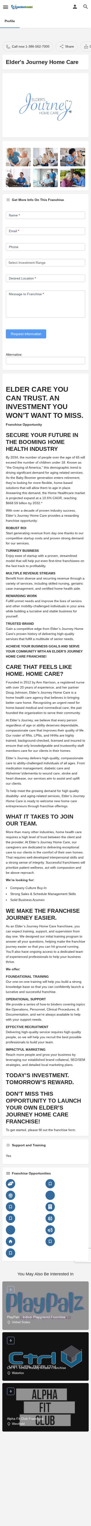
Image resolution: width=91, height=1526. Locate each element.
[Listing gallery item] (18, 157)
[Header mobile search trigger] (86, 7)
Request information (26, 334)
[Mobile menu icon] (5, 7)
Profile (10, 21)
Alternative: (14, 354)
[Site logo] (22, 7)
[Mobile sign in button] (75, 7)
